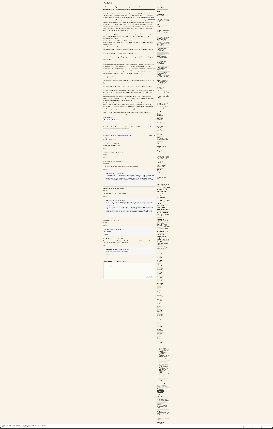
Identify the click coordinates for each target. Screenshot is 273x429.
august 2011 (159, 317)
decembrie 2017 (160, 257)
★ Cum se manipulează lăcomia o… (164, 353)
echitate (159, 214)
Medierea (159, 142)
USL (162, 243)
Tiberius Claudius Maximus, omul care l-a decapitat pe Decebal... (162, 406)
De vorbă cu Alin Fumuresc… (163, 351)
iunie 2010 (159, 336)
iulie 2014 (159, 273)
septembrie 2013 (160, 283)
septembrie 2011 (160, 315)
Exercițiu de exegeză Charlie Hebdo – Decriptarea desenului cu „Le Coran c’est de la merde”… (163, 53)
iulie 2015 (159, 262)
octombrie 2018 (160, 252)
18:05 (124, 200)
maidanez (166, 222)
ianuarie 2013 (159, 294)
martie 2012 (159, 307)
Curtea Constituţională (163, 201)
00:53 (122, 143)
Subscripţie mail (161, 383)
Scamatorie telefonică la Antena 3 (163, 409)
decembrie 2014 (160, 267)
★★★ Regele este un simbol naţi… (163, 379)
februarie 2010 (160, 341)
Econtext (158, 133)
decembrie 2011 (160, 311)
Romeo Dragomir (162, 368)
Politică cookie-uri (30, 426)
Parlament (159, 226)
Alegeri (158, 185)
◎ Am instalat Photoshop (164, 356)
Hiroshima (159, 218)
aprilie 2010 (159, 338)
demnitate (160, 205)
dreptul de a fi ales (166, 211)
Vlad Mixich (159, 169)
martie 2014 (159, 275)
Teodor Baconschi (165, 240)
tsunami (167, 242)
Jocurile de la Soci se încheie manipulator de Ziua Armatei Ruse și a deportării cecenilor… (163, 107)
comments (106, 131)
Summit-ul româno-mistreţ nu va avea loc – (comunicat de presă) (117, 135)
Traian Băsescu (161, 242)
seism (163, 236)
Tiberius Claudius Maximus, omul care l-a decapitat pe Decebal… (162, 73)
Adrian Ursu (166, 184)
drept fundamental (162, 208)
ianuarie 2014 (159, 277)
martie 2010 (159, 340)
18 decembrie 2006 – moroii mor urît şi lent (163, 16)
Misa (158, 143)
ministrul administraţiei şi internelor (162, 224)
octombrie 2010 (160, 330)
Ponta (158, 230)
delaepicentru (109, 173)
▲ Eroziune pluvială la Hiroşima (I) (161, 79)
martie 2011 (159, 323)
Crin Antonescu (161, 200)
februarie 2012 (160, 308)
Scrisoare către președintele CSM (160, 45)
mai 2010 (158, 337)
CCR (165, 195)
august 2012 (159, 300)
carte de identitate (160, 194)
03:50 (120, 220)
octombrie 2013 (160, 281)
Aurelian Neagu (160, 187)
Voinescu (159, 245)
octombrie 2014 (160, 269)
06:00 (122, 188)
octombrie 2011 (160, 314)
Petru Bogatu (159, 147)
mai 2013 (158, 288)
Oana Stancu (164, 225)
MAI (162, 221)
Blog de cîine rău (160, 118)
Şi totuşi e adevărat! (160, 172)
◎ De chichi (159, 404)
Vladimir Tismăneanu (161, 180)
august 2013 (159, 284)
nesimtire (159, 225)
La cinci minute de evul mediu (162, 139)
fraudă (158, 215)
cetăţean (160, 197)
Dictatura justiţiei (160, 130)
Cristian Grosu (159, 127)
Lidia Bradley (106, 238)
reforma (166, 233)
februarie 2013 (160, 292)
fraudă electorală (163, 215)
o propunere (136, 12)
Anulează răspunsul (122, 261)
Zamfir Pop (159, 170)
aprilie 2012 (159, 306)
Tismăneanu (123, 128)
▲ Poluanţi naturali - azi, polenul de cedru (163, 419)
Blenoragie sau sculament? (162, 86)
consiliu (129, 126)
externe (167, 214)
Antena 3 (163, 186)
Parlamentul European (161, 146)
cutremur (159, 203)
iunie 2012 (159, 303)
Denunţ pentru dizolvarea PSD (163, 46)
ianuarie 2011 (159, 326)
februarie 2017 (160, 258)
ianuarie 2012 (159, 310)
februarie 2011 (159, 325)
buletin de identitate (163, 190)
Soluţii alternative (113, 9)
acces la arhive (112, 126)
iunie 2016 (159, 261)
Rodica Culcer (159, 159)
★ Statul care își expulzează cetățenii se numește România (163, 65)
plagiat (163, 228)
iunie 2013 (159, 287)
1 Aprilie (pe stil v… (162, 370)
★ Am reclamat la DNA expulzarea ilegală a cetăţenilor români (161, 62)
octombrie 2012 (160, 298)
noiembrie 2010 (160, 329)
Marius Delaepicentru (111, 249)
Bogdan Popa (159, 119)
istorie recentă (148, 126)
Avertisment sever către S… (164, 349)
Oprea (114, 128)
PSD (162, 231)
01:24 (122, 229)
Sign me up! (160, 391)
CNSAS (108, 9)
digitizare (133, 126)
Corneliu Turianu (160, 126)
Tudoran (127, 128)
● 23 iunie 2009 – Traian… (163, 369)
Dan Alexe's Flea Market (161, 177)
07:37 (121, 238)
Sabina (158, 163)
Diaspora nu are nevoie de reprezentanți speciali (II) (162, 60)
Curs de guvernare (160, 129)
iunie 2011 (159, 319)
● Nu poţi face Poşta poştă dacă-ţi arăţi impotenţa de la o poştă (163, 95)
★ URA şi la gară (164, 374)
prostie (159, 231)
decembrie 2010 (160, 327)
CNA (164, 197)
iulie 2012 (159, 302)
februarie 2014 (160, 276)
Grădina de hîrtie (160, 135)
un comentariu (113, 12)
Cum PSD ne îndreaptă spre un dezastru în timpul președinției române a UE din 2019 (163, 38)
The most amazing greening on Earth (162, 26)
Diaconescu (159, 207)
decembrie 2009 (160, 344)
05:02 (121, 161)
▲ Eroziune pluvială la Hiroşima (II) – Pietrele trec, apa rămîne (163, 76)
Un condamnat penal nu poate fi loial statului (163, 31)
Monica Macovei (160, 145)
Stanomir (118, 128)
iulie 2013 (159, 285)
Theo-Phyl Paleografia (161, 165)
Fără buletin (108, 3)
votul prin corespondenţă (162, 247)
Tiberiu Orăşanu (160, 167)
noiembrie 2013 (160, 280)
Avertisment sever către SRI (162, 32)
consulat (164, 199)
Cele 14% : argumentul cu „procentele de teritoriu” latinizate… (162, 99)
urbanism (158, 243)
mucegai (105, 128)
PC (169, 227)
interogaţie (142, 126)
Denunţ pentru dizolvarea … (164, 360)
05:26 (124, 173)
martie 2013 (159, 291)
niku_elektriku (106, 188)
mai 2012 (158, 304)
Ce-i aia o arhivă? (150, 135)
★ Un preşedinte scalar (161, 48)
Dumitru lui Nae (160, 131)
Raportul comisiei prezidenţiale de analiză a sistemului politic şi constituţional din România (163, 157)
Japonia (160, 220)
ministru (158, 223)
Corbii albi (159, 125)
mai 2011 (158, 321)
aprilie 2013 (159, 290)
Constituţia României (161, 122)
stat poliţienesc (162, 237)
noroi (108, 128)
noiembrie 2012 (160, 296)
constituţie (159, 199)
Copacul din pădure (161, 123)
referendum (161, 233)
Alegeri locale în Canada (161, 56)
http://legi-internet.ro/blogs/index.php (162, 138)
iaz (162, 218)
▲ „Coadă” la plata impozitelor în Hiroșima (163, 97)
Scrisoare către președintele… (162, 372)
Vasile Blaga (166, 243)
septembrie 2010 (160, 331)
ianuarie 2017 (159, 260)
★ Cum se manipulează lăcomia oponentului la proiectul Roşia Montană (163, 413)
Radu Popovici (160, 151)
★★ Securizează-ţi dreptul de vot (163, 70)
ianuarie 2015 (159, 265)
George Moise (159, 134)
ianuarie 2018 (159, 256)
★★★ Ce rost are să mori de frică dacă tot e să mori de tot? (162, 417)
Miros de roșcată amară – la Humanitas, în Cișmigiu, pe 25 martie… (162, 104)
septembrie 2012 (160, 299)
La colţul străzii (160, 140)
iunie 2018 (159, 254)
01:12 (122, 152)
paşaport (165, 227)
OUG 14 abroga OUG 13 (161, 40)
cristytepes (161, 380)
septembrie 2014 (160, 271)
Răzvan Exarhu (160, 162)
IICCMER (138, 126)
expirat (162, 214)
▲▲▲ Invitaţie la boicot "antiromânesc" (161, 402)
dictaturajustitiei (162, 375)
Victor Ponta (160, 244)
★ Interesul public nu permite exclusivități (161, 69)
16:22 (127, 249)
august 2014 (159, 272)
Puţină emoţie (159, 150)
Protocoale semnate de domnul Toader (161, 29)
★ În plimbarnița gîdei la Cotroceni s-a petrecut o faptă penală (161, 83)
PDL (158, 228)
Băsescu (168, 191)
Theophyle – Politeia (161, 166)
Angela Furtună (160, 116)
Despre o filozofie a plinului (162, 67)
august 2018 (159, 253)
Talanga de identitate (162, 239)
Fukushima (159, 216)
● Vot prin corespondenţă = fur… (163, 358)
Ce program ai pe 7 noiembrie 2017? (160, 88)
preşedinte (162, 230)
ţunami (165, 248)
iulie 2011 (159, 318)
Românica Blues (160, 161)
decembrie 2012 (160, 295)
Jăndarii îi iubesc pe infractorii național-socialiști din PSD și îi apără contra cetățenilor (162, 35)
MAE (159, 222)
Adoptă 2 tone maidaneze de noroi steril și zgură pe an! (162, 81)
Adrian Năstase (160, 184)
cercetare (125, 126)
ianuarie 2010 (159, 342)
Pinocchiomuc (159, 149)
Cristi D (160, 378)
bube (122, 126)
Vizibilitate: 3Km (160, 411)
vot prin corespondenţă (161, 246)
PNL (166, 228)
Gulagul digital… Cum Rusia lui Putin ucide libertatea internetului (163, 43)
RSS (115, 139)
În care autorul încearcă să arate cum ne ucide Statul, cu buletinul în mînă (163, 20)
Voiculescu (165, 244)
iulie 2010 (159, 334)
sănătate (166, 238)
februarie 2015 (160, 264)
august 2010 (159, 333)
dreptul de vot (162, 213)
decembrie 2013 (160, 279)
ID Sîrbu (158, 178)
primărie (166, 230)
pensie (160, 228)
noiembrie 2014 (160, 268)
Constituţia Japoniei (161, 121)
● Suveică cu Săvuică (161, 102)
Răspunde (105, 148)
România (159, 234)
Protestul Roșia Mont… (163, 352)
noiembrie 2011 (160, 313)
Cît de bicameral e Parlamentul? (163, 18)
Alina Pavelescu (160, 115)
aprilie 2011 (159, 322)
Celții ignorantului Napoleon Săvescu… (161, 50)
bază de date (117, 126)
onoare (111, 128)
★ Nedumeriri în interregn (162, 57)
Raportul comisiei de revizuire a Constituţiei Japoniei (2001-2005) (163, 154)
